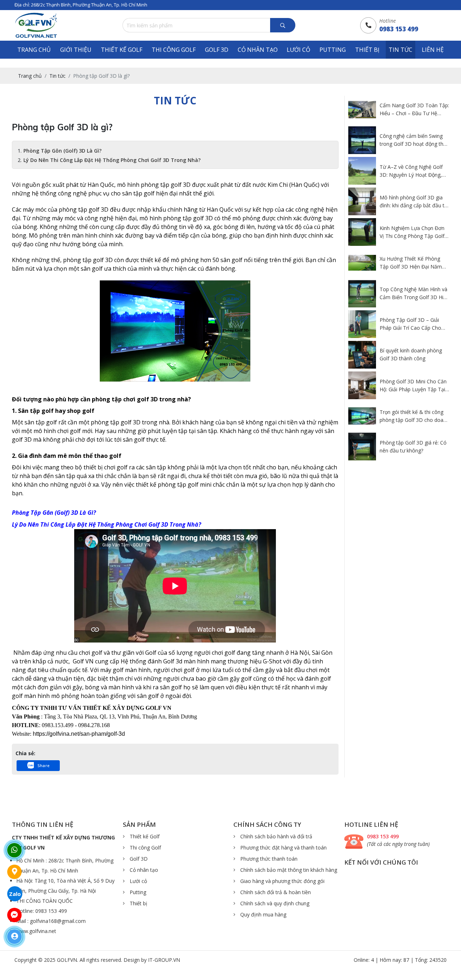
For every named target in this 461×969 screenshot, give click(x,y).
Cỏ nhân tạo (258, 50)
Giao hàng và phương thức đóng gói (282, 881)
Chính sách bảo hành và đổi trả (275, 836)
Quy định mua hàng (262, 914)
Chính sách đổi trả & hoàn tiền (275, 892)
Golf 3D (216, 50)
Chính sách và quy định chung (274, 903)
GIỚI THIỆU (75, 50)
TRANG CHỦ (34, 50)
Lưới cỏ (298, 50)
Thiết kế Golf (121, 50)
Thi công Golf (174, 50)
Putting (332, 50)
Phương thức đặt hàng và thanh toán (283, 847)
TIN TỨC (400, 50)
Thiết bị (367, 50)
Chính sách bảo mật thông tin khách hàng (288, 869)
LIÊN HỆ (433, 50)
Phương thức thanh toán (268, 858)
